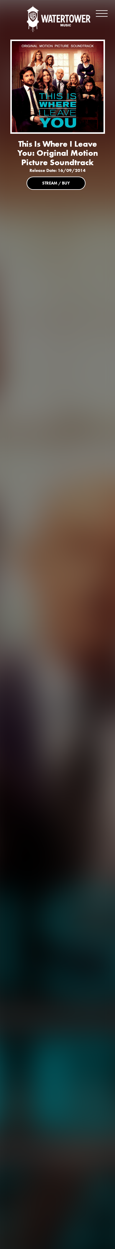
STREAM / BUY (56, 183)
